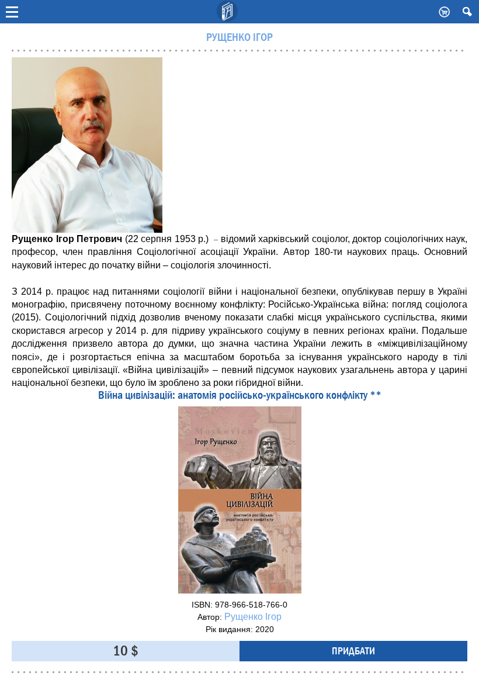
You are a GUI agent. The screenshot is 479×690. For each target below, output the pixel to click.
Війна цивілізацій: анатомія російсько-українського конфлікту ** (239, 395)
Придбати (353, 651)
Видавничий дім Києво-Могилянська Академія (228, 12)
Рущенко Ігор (253, 617)
